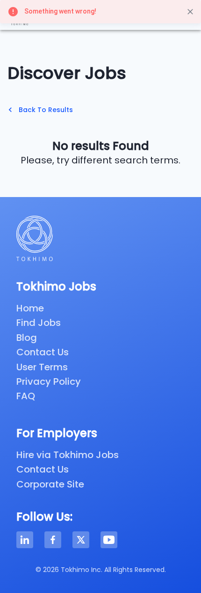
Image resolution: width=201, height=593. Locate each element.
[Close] (190, 12)
